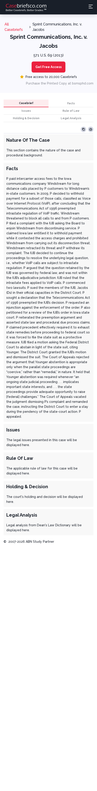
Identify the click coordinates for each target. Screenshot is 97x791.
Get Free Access (48, 67)
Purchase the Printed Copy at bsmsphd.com (59, 83)
